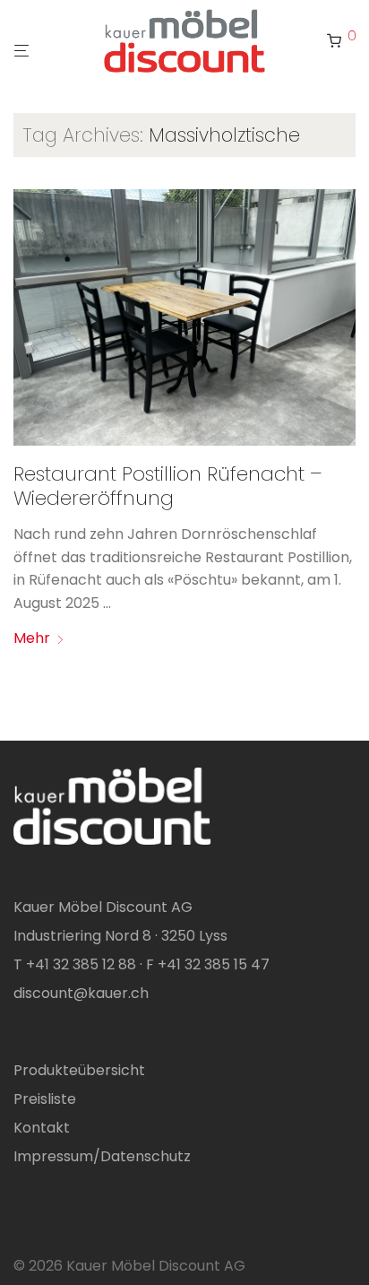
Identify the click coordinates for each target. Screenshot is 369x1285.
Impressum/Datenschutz (102, 1156)
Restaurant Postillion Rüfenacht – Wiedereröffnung (167, 485)
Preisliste (44, 1099)
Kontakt (41, 1127)
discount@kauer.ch (81, 993)
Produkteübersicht (79, 1070)
